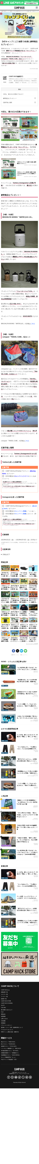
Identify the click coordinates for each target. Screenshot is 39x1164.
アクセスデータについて (7, 1029)
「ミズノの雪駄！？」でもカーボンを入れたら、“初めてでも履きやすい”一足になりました (27, 706)
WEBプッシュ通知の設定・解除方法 (10, 1032)
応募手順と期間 (7, 102)
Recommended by (30, 644)
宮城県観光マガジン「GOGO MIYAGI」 (10, 1055)
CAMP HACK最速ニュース (32, 775)
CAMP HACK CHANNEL (7, 1003)
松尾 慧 (36, 751)
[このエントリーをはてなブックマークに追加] (21, 650)
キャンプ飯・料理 (5, 808)
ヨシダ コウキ (35, 901)
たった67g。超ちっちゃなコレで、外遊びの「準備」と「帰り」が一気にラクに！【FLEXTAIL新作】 (27, 736)
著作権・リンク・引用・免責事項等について (12, 1027)
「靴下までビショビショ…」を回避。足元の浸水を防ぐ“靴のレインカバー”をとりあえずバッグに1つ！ (27, 761)
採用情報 (3, 1016)
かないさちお (35, 696)
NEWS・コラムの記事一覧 (15, 11)
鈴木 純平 (36, 739)
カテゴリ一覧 (4, 994)
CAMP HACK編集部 (15, 76)
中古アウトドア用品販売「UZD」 (9, 1059)
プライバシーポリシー (6, 1025)
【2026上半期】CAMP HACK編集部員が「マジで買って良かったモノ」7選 (27, 827)
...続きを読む (34, 82)
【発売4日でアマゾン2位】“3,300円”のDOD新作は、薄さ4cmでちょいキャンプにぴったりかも (27, 693)
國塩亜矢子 (35, 806)
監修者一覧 (4, 999)
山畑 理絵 (36, 844)
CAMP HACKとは (5, 990)
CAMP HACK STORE (6, 1001)
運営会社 (3, 1014)
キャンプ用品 (4, 833)
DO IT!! (3, 1005)
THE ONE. (3, 1007)
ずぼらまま (35, 672)
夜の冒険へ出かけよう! (6, 1010)
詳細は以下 (6, 554)
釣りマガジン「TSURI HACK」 (8, 1044)
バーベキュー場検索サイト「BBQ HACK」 (11, 1048)
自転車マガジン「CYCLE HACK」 (9, 1046)
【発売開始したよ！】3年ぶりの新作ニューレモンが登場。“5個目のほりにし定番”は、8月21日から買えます (27, 773)
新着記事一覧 (4, 992)
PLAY (2, 1012)
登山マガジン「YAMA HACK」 (8, 1042)
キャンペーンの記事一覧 (26, 11)
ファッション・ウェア (6, 845)
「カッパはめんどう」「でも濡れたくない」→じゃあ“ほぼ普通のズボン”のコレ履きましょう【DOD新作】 (27, 748)
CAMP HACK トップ (5, 11)
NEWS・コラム (16, 655)
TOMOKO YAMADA (34, 832)
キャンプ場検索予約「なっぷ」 (8, 1057)
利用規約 (3, 1023)
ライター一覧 (4, 996)
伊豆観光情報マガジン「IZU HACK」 (10, 1050)
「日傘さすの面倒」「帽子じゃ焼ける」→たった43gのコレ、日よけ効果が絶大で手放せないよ (27, 840)
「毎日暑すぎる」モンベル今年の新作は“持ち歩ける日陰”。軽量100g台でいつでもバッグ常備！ (27, 681)
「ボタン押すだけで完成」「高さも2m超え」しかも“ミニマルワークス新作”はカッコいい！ (27, 815)
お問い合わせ (4, 1018)
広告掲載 (3, 1021)
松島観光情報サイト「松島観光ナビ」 (10, 1053)
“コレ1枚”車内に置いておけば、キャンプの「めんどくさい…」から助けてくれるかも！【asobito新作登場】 (27, 669)
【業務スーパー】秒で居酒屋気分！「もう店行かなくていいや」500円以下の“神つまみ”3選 (27, 802)
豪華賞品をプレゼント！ (10, 98)
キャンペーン (24, 655)
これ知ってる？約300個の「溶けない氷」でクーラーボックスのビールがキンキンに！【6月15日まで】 (27, 718)
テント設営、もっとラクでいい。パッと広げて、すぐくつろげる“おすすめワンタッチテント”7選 (27, 898)
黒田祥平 (36, 684)
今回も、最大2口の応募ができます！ (13, 94)
